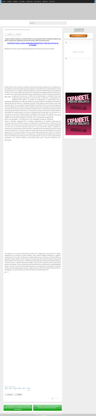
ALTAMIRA (22, 1)
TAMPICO (9, 1)
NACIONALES (37, 1)
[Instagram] (16, 389)
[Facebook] (7, 389)
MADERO (15, 1)
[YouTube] (20, 389)
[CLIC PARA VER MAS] (78, 74)
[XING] (25, 389)
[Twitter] (11, 389)
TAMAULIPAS (29, 1)
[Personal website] (29, 389)
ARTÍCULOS (52, 1)
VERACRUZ (45, 1)
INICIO (3, 1)
